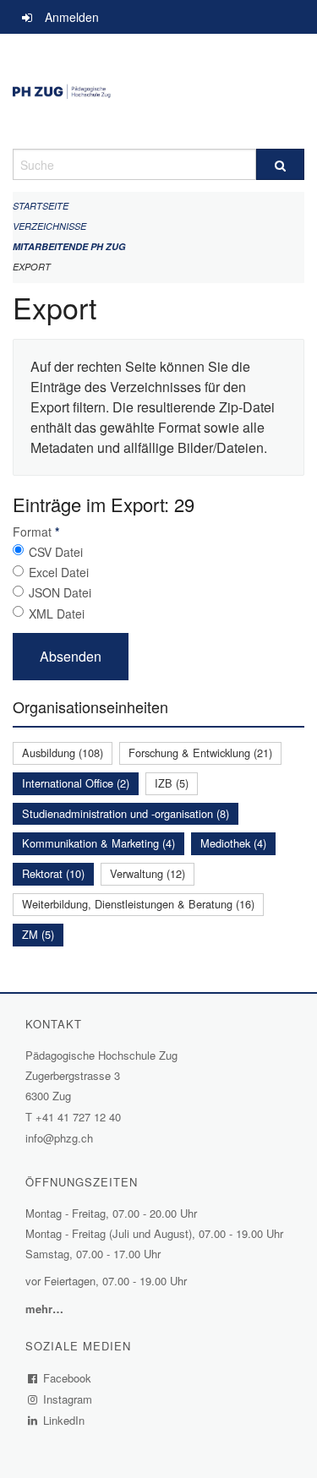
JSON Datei (60, 592)
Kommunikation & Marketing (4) (98, 843)
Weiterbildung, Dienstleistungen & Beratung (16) (138, 904)
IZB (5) (172, 783)
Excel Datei (59, 572)
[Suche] (280, 164)
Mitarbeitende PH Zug (69, 246)
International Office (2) (75, 783)
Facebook (68, 1378)
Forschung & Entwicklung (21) (200, 752)
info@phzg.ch (59, 1138)
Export (32, 266)
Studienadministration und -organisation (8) (125, 813)
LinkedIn (64, 1420)
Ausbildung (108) (62, 752)
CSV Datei (56, 551)
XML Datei (57, 613)
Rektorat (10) (53, 873)
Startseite (40, 205)
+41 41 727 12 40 (78, 1117)
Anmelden (72, 16)
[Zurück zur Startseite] (158, 91)
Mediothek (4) (233, 843)
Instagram (68, 1399)
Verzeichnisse (49, 226)
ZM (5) (38, 934)
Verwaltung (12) (147, 873)
